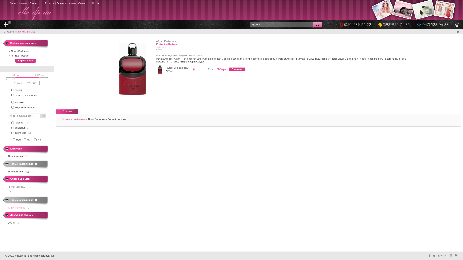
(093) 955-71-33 (396, 25)
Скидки (82, 3)
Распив (33, 3)
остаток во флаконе (26, 95)
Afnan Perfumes (166, 41)
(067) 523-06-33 (435, 25)
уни (39, 139)
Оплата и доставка (66, 3)
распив (18, 90)
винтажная (20, 132)
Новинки (22, 3)
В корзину (237, 69)
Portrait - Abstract (167, 44)
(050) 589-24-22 (357, 25)
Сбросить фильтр (25, 32)
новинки (19, 102)
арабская (20, 127)
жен (29, 139)
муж (18, 139)
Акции (13, 3)
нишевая (19, 122)
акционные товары (25, 107)
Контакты (49, 3)
